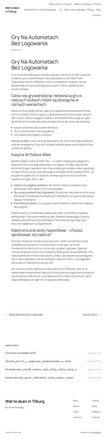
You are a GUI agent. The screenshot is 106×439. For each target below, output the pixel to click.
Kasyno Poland (90, 314)
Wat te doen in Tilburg (12, 9)
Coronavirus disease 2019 (20, 353)
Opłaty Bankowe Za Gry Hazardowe (26, 314)
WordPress (96, 432)
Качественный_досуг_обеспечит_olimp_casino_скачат (39, 377)
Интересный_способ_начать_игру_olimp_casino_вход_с (41, 369)
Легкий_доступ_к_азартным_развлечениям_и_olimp (38, 361)
